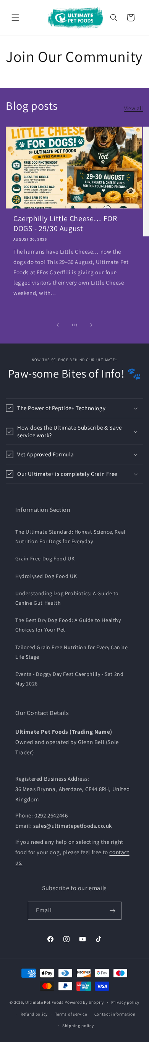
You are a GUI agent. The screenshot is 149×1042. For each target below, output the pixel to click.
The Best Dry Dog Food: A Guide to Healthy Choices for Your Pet (68, 625)
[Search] (113, 17)
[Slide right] (91, 324)
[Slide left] (57, 324)
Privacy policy (125, 1002)
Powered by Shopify (84, 1002)
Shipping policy (78, 1025)
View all (133, 108)
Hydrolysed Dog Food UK (46, 576)
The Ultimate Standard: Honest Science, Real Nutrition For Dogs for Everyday (70, 536)
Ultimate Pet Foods (44, 1002)
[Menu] (15, 17)
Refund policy (34, 1014)
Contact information (115, 1014)
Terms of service (71, 1014)
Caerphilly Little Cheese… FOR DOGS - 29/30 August (65, 223)
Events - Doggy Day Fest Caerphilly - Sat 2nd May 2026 (69, 679)
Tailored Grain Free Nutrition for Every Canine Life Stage (71, 652)
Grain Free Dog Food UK (44, 558)
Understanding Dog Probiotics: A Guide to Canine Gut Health (67, 598)
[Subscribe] (112, 911)
